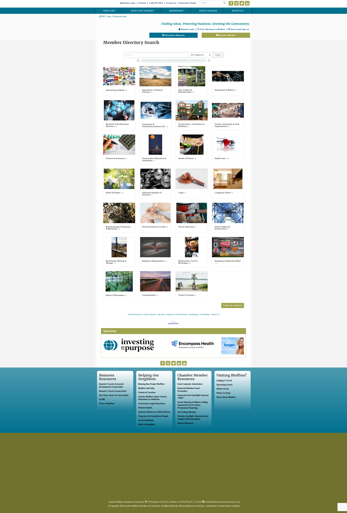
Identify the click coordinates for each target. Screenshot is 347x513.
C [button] (147, 60)
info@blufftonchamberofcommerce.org (222, 502)
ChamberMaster (224, 506)
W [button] (197, 60)
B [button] (145, 60)
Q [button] (182, 60)
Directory (109, 10)
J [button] (164, 60)
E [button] (152, 60)
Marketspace (194, 314)
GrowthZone (199, 506)
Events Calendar (150, 314)
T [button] (189, 60)
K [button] (166, 60)
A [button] (142, 60)
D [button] (150, 60)
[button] (232, 305)
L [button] (169, 60)
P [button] (179, 60)
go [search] (219, 55)
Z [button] (204, 60)
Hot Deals (161, 314)
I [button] (162, 60)
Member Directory (135, 314)
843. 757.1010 (195, 502)
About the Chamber (142, 10)
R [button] (184, 60)
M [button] (171, 60)
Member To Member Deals (177, 314)
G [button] (157, 60)
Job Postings (204, 314)
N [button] (174, 60)
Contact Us (215, 314)
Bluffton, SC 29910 (166, 502)
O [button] (177, 60)
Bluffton (237, 10)
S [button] (187, 60)
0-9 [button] (138, 60)
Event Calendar (208, 10)
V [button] (194, 60)
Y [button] (202, 60)
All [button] (209, 60)
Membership (176, 10)
